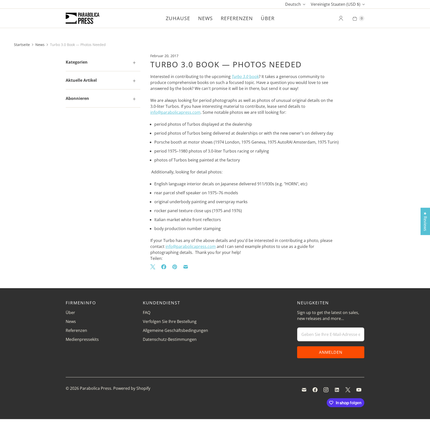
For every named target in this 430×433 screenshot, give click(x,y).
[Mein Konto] (341, 18)
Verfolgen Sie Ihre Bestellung (170, 321)
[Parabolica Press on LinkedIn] (336, 389)
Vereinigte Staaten (335, 4)
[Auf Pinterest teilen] (174, 266)
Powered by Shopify (131, 388)
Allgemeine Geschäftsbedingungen (175, 330)
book (245, 76)
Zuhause (178, 18)
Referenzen (237, 18)
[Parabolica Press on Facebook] (315, 389)
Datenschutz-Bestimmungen (170, 339)
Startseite (22, 44)
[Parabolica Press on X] (347, 389)
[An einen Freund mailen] (185, 266)
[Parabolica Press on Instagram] (326, 389)
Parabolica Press (95, 388)
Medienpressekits (82, 339)
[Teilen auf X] (154, 266)
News (205, 18)
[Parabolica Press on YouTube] (358, 389)
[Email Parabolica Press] (304, 389)
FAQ (146, 312)
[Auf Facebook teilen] (163, 266)
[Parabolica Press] (82, 18)
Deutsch (293, 4)
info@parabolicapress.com (175, 112)
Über (267, 18)
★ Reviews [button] (425, 221)
